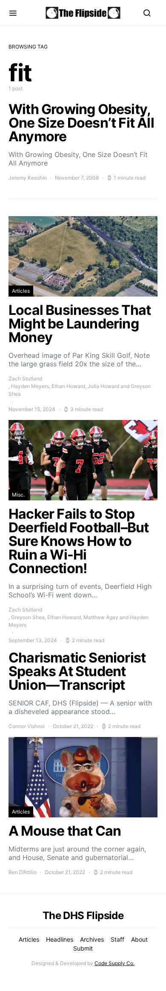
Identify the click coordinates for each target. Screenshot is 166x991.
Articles (21, 291)
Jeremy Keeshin (28, 177)
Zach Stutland (25, 378)
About (139, 939)
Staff (117, 939)
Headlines (59, 939)
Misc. (18, 494)
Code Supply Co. (114, 963)
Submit (83, 948)
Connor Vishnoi (27, 726)
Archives (92, 939)
